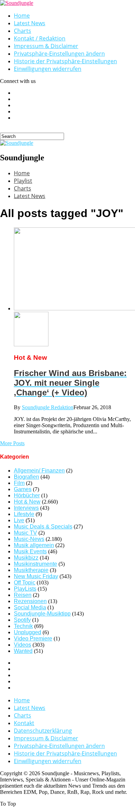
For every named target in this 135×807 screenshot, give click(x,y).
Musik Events (30, 551)
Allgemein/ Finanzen (39, 470)
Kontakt (24, 723)
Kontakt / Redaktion (39, 38)
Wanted (23, 651)
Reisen (23, 595)
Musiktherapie (31, 570)
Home (22, 15)
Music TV (25, 533)
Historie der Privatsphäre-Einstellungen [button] (65, 61)
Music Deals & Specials (43, 526)
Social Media (30, 607)
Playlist (23, 181)
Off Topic (24, 582)
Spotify (22, 620)
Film (19, 483)
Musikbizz (26, 558)
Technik (23, 626)
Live (19, 520)
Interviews (26, 508)
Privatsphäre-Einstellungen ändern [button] (59, 53)
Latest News (29, 23)
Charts (22, 31)
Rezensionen (30, 601)
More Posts (12, 443)
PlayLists (25, 589)
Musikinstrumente (35, 564)
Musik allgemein (34, 545)
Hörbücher (27, 495)
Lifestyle (24, 514)
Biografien (26, 477)
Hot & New (27, 502)
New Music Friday (36, 576)
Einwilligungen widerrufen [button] (47, 69)
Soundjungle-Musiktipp (42, 614)
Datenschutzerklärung (43, 730)
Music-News (29, 539)
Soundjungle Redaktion (47, 407)
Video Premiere (33, 638)
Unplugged (27, 632)
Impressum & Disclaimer (46, 46)
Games (23, 489)
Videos (22, 645)
